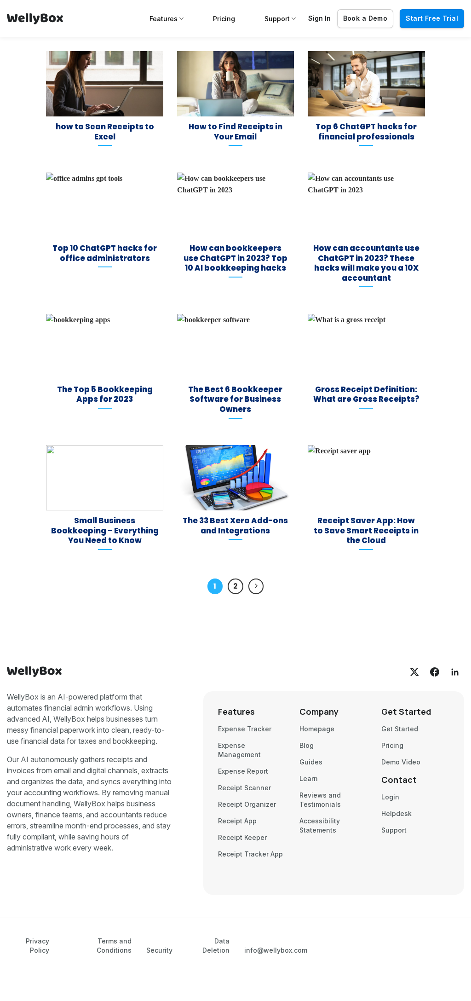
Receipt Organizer (247, 804)
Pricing (224, 19)
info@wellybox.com (275, 950)
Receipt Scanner (244, 788)
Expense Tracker (244, 729)
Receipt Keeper (242, 837)
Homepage (316, 729)
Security (159, 950)
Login (390, 797)
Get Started (399, 729)
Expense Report (243, 771)
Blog (306, 745)
